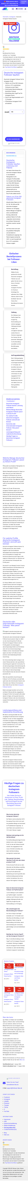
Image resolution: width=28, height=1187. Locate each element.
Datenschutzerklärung (10, 1123)
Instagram (12, 16)
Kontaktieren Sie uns (13, 1084)
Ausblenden (10, 401)
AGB (5, 1121)
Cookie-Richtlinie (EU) (10, 1129)
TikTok (6, 1107)
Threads (6, 1105)
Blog (5, 1132)
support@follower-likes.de (14, 1088)
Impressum (7, 1119)
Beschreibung (10, 153)
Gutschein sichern (23, 2)
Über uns (22, 1059)
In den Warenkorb (13, 139)
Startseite (5, 16)
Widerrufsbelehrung (9, 1125)
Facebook (7, 1097)
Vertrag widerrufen (9, 1127)
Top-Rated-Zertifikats (11, 67)
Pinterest (6, 1103)
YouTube (6, 1111)
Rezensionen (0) (11, 156)
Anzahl (7, 112)
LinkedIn (6, 1101)
